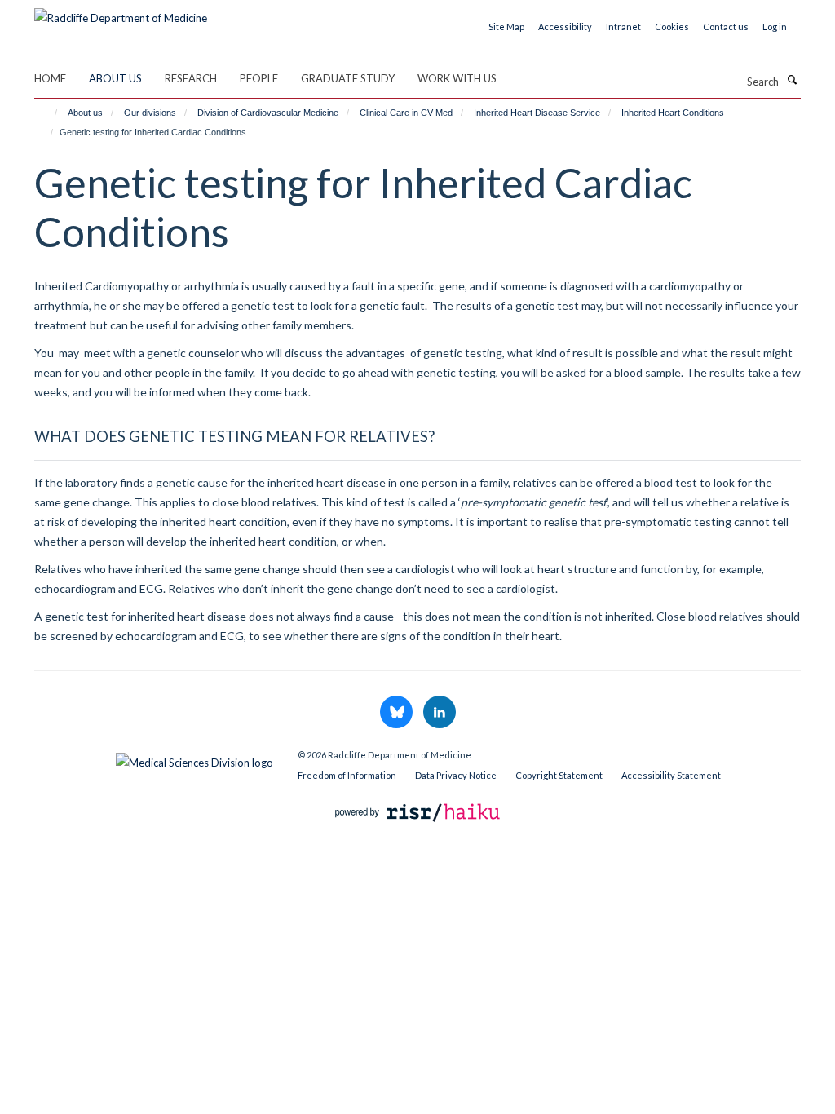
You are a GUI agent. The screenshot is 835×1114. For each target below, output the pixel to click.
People (259, 78)
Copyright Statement (559, 775)
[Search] (792, 80)
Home (50, 78)
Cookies (672, 26)
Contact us (726, 26)
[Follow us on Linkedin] (439, 712)
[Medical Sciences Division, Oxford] (153, 758)
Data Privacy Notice (456, 775)
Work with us (457, 78)
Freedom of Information (347, 775)
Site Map (506, 26)
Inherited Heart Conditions (672, 112)
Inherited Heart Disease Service (537, 112)
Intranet (623, 26)
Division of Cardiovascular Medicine (267, 112)
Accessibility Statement (671, 775)
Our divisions (150, 112)
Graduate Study (348, 78)
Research (191, 78)
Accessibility (565, 26)
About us (115, 78)
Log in (774, 26)
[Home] (48, 113)
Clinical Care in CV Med (406, 112)
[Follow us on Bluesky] (397, 712)
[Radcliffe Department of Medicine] (120, 12)
